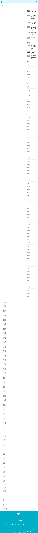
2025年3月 (28, 116)
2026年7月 (28, 92)
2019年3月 (28, 221)
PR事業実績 (28, 530)
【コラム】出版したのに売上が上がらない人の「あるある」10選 (33, 52)
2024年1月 (28, 136)
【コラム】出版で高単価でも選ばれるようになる (33, 23)
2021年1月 (28, 189)
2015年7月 (28, 286)
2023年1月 (28, 154)
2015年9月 (28, 283)
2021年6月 (4, 382)
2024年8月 (28, 126)
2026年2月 (4, 310)
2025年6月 (4, 320)
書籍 (3, 505)
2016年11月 (28, 262)
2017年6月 (28, 252)
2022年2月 (28, 170)
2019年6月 (28, 217)
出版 (27, 80)
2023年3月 (28, 151)
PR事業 (12, 524)
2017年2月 (28, 258)
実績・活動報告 (29, 84)
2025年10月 (4, 315)
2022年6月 (28, 164)
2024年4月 (28, 132)
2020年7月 (28, 198)
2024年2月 (28, 135)
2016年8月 (28, 267)
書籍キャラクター (29, 86)
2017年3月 (4, 448)
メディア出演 (28, 74)
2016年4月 (4, 462)
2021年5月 (28, 183)
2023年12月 (28, 138)
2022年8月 (28, 161)
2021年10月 (28, 176)
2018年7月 (28, 233)
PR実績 (28, 64)
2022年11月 (28, 157)
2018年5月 (28, 236)
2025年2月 (28, 117)
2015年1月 (4, 481)
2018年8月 (4, 426)
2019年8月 (28, 214)
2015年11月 (28, 280)
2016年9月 (28, 265)
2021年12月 (28, 173)
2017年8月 (28, 249)
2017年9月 (4, 440)
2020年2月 (28, 205)
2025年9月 (28, 107)
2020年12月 (4, 390)
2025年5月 (28, 113)
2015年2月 (28, 293)
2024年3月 (28, 133)
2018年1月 (28, 242)
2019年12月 (28, 208)
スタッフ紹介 (24, 525)
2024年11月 (4, 329)
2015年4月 (28, 290)
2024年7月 (4, 334)
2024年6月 (28, 129)
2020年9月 (28, 195)
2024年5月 (4, 337)
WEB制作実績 (28, 65)
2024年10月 (28, 123)
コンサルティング (29, 71)
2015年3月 (4, 479)
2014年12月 (28, 296)
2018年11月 (28, 227)
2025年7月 (28, 110)
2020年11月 (28, 192)
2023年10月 (4, 346)
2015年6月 (28, 287)
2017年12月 (28, 243)
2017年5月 (4, 445)
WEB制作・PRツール (18, 524)
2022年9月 (4, 363)
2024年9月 (4, 332)
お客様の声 (4, 491)
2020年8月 (4, 395)
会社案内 (23, 524)
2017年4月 (28, 255)
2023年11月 (28, 139)
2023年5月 (28, 148)
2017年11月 (28, 245)
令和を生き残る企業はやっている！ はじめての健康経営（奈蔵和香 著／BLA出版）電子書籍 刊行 (33, 57)
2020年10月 (4, 392)
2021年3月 (28, 186)
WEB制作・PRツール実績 (30, 529)
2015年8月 (28, 284)
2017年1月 (4, 450)
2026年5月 (28, 95)
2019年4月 (28, 220)
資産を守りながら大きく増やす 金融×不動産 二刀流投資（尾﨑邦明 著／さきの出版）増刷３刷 (33, 28)
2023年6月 (4, 351)
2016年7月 (28, 268)
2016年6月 (4, 459)
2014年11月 (4, 484)
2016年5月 (28, 271)
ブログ (3, 496)
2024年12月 (28, 120)
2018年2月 (28, 240)
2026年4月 (4, 307)
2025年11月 (28, 104)
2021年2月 (4, 387)
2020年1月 (4, 404)
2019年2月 (28, 223)
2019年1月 (28, 224)
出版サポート (2, 524)
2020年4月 (28, 202)
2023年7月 (28, 145)
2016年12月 (28, 261)
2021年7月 (28, 180)
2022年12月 (28, 155)
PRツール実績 (28, 62)
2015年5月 (28, 289)
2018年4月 (4, 431)
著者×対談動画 (29, 87)
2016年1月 (28, 277)
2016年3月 (28, 274)
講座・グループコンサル (6, 509)
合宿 (28, 77)
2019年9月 (4, 409)
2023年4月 (4, 354)
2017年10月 (28, 246)
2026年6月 (28, 94)
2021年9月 (28, 177)
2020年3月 (4, 401)
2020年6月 (28, 199)
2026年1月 (28, 101)
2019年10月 (28, 211)
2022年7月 (4, 365)
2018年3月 (28, 239)
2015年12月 (4, 467)
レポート (4, 499)
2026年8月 (28, 91)
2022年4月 (28, 167)
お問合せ (37, 524)
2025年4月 (28, 114)
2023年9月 (28, 142)
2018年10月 (4, 423)
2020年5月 (28, 201)
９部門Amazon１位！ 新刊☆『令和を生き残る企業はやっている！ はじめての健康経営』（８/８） (33, 47)
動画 (27, 83)
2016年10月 (28, 264)
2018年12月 (4, 421)
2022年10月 (28, 158)
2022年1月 (4, 373)
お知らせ (28, 68)
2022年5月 (4, 368)
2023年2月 (4, 356)
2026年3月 (28, 98)
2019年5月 (4, 414)
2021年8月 (28, 179)
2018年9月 (28, 230)
